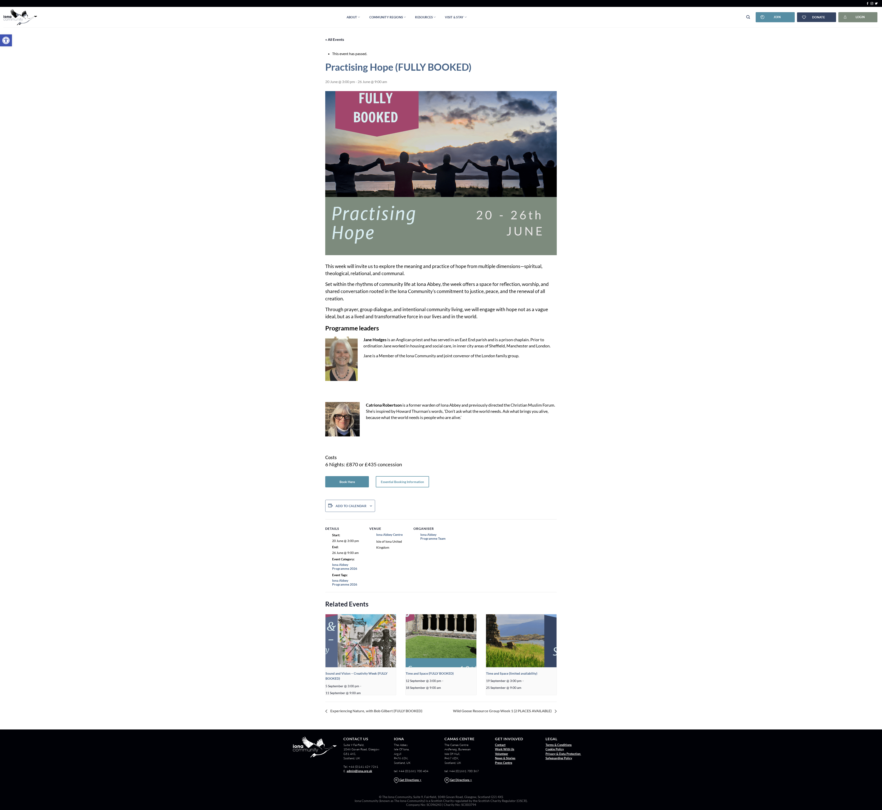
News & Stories (505, 758)
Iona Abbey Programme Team (433, 536)
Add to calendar (351, 506)
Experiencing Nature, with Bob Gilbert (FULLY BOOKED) (376, 711)
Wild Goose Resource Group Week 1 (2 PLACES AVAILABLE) (502, 711)
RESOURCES (424, 17)
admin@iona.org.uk (359, 771)
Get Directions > (410, 780)
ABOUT (352, 17)
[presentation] (360, 640)
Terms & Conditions (559, 745)
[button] (6, 40)
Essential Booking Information (402, 482)
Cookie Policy (555, 749)
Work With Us (504, 749)
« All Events (334, 39)
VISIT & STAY (454, 17)
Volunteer (501, 754)
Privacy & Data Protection (563, 754)
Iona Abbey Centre (389, 534)
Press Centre (503, 763)
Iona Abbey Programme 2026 (344, 566)
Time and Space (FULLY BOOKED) (430, 673)
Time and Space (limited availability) (511, 673)
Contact (500, 745)
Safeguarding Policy (559, 758)
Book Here (347, 482)
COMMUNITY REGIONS (386, 17)
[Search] (748, 17)
